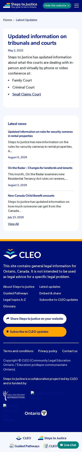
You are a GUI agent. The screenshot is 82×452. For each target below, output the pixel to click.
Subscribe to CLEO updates (58, 300)
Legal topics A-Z (14, 300)
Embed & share (50, 293)
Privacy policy (47, 351)
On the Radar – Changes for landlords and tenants (40, 167)
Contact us (69, 351)
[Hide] (68, 5)
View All (13, 224)
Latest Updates (26, 20)
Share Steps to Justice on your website (36, 318)
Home (7, 20)
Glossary (9, 306)
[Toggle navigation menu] (76, 5)
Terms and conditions (18, 351)
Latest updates (49, 287)
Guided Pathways (15, 293)
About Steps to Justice (18, 287)
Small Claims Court (26, 94)
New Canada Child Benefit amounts (31, 195)
